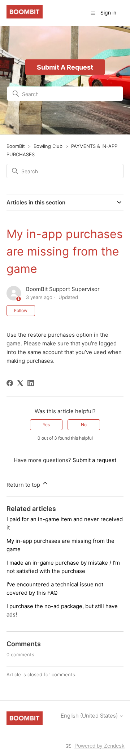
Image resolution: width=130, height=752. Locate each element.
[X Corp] (20, 383)
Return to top (24, 484)
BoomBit (15, 146)
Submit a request (94, 460)
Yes (46, 424)
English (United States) (90, 715)
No (84, 424)
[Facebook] (9, 383)
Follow (20, 310)
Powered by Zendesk (99, 746)
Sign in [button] (108, 12)
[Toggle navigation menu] (93, 12)
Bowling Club (48, 146)
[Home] (24, 16)
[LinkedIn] (30, 383)
